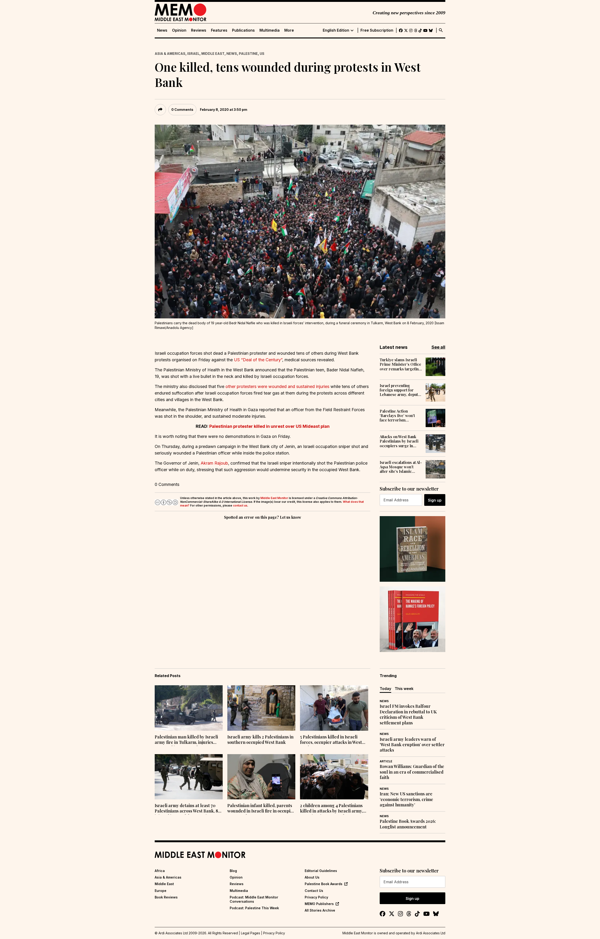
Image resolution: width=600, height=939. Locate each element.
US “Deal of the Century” (258, 359)
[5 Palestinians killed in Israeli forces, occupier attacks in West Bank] (334, 708)
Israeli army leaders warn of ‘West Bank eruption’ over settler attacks (412, 745)
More (289, 30)
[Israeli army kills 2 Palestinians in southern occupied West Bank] (261, 708)
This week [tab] (404, 688)
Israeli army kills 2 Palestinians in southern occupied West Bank (260, 739)
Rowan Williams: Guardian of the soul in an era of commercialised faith (412, 772)
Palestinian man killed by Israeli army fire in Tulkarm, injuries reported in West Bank (186, 740)
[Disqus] (262, 585)
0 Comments (182, 110)
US (262, 54)
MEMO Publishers (319, 904)
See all (438, 347)
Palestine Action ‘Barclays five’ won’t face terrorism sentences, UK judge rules (397, 415)
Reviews (198, 30)
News (162, 30)
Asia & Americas (170, 54)
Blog (233, 871)
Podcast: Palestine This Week (254, 908)
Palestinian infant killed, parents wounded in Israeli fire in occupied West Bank (261, 809)
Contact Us (314, 891)
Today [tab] (385, 688)
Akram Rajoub (214, 463)
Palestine (248, 54)
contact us (240, 505)
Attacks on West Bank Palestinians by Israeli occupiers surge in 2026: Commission (399, 441)
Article (386, 761)
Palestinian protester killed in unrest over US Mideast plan (269, 426)
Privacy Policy (316, 897)
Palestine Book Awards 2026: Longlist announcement (408, 824)
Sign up (435, 500)
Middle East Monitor (274, 498)
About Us (312, 877)
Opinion (179, 30)
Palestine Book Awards (323, 884)
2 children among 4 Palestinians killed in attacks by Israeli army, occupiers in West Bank (331, 809)
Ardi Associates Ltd (430, 933)
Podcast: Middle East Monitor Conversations (254, 899)
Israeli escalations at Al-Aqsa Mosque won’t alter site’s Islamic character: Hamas (401, 467)
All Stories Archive (320, 910)
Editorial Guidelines (321, 871)
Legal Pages (250, 933)
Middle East (213, 54)
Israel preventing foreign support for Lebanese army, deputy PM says (400, 390)
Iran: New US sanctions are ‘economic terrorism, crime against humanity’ (406, 799)
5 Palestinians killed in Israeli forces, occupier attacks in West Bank (331, 740)
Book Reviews (166, 897)
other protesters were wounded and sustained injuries (277, 386)
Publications (243, 30)
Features (219, 30)
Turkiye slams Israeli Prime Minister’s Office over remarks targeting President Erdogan (400, 364)
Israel (193, 54)
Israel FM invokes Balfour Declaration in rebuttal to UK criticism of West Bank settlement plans (408, 714)
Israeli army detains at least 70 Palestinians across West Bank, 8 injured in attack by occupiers (186, 809)
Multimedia (269, 30)
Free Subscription (376, 30)
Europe (160, 891)
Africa (160, 871)
